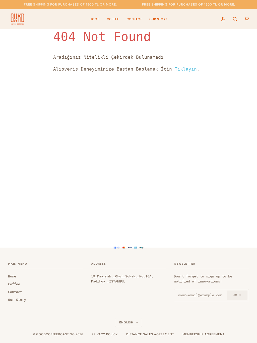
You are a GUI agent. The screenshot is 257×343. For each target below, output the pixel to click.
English (127, 322)
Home (12, 276)
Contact (15, 292)
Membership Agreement (203, 334)
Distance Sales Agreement (150, 334)
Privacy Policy (105, 334)
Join (237, 295)
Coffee (14, 284)
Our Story (17, 300)
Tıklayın (186, 69)
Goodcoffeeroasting (55, 334)
